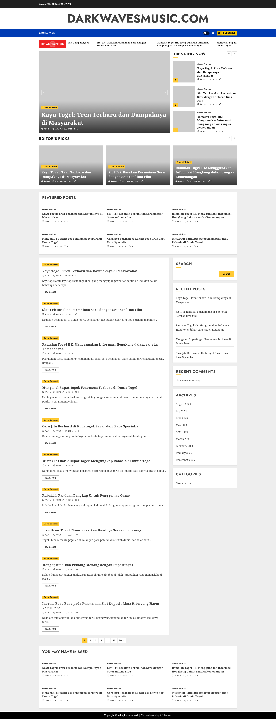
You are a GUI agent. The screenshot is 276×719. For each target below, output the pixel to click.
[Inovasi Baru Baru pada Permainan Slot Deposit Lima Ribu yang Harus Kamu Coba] (104, 597)
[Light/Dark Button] (206, 33)
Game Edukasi (50, 107)
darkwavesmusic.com (138, 18)
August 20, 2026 (208, 129)
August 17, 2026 (64, 535)
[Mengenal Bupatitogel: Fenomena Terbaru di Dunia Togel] (184, 121)
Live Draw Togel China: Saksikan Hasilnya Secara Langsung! (92, 530)
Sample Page (47, 33)
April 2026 (182, 432)
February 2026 (185, 446)
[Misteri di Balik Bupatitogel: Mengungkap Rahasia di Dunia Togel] (104, 454)
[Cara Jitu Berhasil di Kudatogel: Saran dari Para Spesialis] (104, 420)
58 (113, 640)
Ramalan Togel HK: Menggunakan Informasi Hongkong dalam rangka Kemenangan (214, 97)
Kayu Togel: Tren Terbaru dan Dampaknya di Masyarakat (103, 119)
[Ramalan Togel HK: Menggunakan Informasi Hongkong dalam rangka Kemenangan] (184, 96)
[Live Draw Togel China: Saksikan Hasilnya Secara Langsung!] (104, 523)
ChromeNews (148, 715)
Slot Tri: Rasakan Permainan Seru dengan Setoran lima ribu (216, 72)
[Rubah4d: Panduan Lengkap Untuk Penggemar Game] (104, 489)
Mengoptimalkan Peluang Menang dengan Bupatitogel (87, 565)
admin (47, 129)
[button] (213, 33)
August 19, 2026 (183, 246)
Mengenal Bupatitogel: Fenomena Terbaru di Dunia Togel (216, 122)
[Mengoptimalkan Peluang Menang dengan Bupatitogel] (104, 558)
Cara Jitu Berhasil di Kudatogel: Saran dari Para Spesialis (136, 240)
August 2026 (183, 404)
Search (184, 263)
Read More (50, 292)
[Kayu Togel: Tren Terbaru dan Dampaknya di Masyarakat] (104, 92)
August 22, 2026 (63, 129)
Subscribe (229, 33)
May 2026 (182, 425)
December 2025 (185, 460)
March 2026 (183, 439)
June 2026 (182, 418)
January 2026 (184, 453)
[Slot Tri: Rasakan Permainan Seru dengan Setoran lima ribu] (184, 71)
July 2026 (181, 411)
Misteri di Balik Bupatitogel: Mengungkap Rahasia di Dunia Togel (200, 240)
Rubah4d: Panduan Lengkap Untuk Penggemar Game (86, 495)
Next (122, 640)
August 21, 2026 (208, 107)
